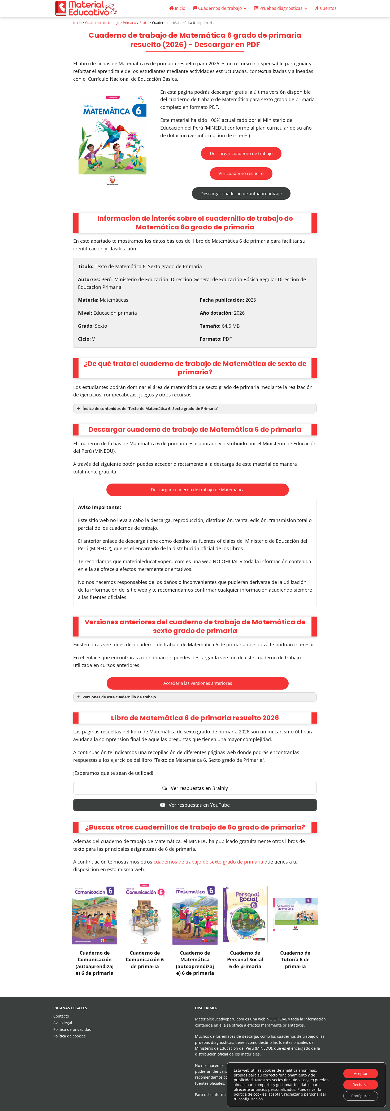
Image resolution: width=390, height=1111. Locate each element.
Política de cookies (69, 1036)
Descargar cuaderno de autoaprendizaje (241, 193)
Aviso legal (62, 1022)
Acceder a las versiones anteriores (197, 683)
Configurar (360, 1095)
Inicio (179, 8)
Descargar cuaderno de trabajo (241, 153)
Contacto (61, 1016)
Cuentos (328, 8)
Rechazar (361, 1084)
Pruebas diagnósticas (280, 8)
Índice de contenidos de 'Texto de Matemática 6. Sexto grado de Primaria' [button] (150, 408)
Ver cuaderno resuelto (241, 173)
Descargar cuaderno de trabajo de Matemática (198, 490)
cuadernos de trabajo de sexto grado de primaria (208, 861)
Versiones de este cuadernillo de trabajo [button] (119, 696)
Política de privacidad (72, 1029)
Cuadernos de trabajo (219, 8)
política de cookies (250, 1094)
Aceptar (361, 1073)
